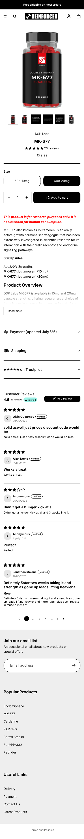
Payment (10, 796)
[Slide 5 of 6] (60, 119)
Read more (15, 311)
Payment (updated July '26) (33, 331)
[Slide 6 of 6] (71, 119)
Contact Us (12, 804)
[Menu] (5, 16)
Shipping (18, 350)
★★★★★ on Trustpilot (23, 369)
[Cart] (79, 16)
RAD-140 (10, 729)
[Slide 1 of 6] (13, 119)
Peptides (10, 752)
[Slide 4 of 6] (48, 119)
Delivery (9, 789)
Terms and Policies (42, 830)
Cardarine (11, 721)
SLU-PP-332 (13, 744)
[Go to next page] (64, 618)
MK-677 (9, 714)
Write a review (62, 398)
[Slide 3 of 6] (36, 119)
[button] (34, 148)
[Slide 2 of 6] (25, 119)
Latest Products (15, 812)
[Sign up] (73, 665)
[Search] (15, 16)
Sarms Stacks (14, 737)
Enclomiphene (14, 706)
